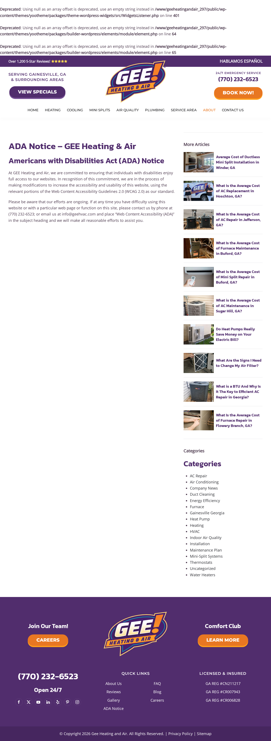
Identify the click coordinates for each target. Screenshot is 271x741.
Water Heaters (202, 574)
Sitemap (204, 733)
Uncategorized (203, 568)
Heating (197, 525)
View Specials (37, 92)
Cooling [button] (75, 110)
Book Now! (238, 93)
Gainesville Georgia (207, 512)
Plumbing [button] (155, 110)
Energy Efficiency (205, 500)
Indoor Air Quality (205, 537)
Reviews (113, 691)
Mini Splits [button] (99, 110)
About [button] (209, 110)
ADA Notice (114, 708)
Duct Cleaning (202, 494)
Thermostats (201, 562)
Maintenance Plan (206, 550)
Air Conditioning (204, 481)
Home (33, 110)
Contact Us (233, 110)
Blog (157, 691)
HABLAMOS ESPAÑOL (241, 61)
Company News (204, 488)
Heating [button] (53, 110)
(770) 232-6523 (238, 79)
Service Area (184, 110)
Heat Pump (200, 518)
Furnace (197, 506)
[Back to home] (135, 81)
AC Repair (198, 475)
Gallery (113, 700)
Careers (47, 640)
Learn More (222, 640)
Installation (200, 543)
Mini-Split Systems (206, 556)
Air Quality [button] (127, 110)
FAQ (157, 683)
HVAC (195, 531)
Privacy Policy (180, 733)
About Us (113, 683)
